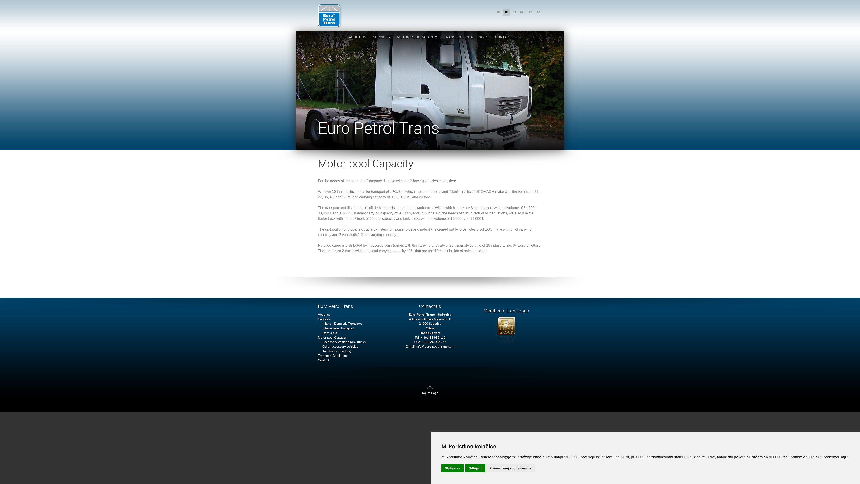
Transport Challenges (466, 37)
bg (538, 12)
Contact (503, 37)
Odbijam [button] (475, 468)
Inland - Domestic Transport (342, 323)
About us (357, 37)
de (514, 12)
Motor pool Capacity (417, 37)
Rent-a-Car (330, 333)
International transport (338, 328)
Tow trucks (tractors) (336, 351)
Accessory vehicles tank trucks (344, 342)
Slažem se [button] (452, 468)
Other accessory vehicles (340, 346)
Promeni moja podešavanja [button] (510, 468)
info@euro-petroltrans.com (435, 346)
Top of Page (430, 393)
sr (498, 12)
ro (530, 12)
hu (522, 12)
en (506, 12)
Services (381, 37)
